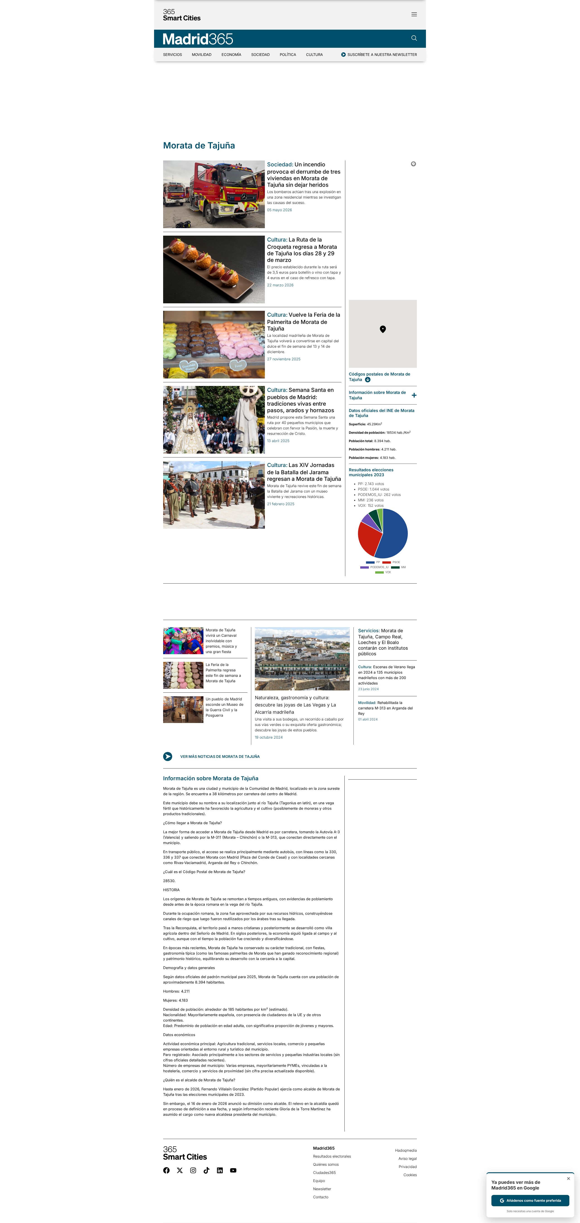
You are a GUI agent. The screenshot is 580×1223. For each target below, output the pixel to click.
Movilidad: (367, 702)
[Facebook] (166, 1170)
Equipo (319, 1180)
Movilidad (202, 54)
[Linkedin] (220, 1170)
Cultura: (277, 239)
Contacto (320, 1197)
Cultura (314, 54)
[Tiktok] (206, 1170)
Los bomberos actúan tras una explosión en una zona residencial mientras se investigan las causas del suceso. (304, 197)
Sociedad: (280, 164)
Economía (231, 54)
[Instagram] (193, 1170)
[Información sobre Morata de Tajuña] (414, 395)
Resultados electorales (332, 1156)
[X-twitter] (179, 1170)
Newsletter (322, 1189)
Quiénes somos (326, 1164)
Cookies (410, 1175)
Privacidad (408, 1166)
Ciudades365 (324, 1172)
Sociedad (260, 54)
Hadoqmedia (406, 1150)
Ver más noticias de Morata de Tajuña (220, 756)
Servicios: (369, 630)
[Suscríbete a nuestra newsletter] (343, 54)
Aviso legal (408, 1158)
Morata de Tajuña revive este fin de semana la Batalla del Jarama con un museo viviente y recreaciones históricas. (304, 491)
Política (288, 54)
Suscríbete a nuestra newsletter (382, 54)
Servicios (172, 54)
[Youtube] (233, 1170)
